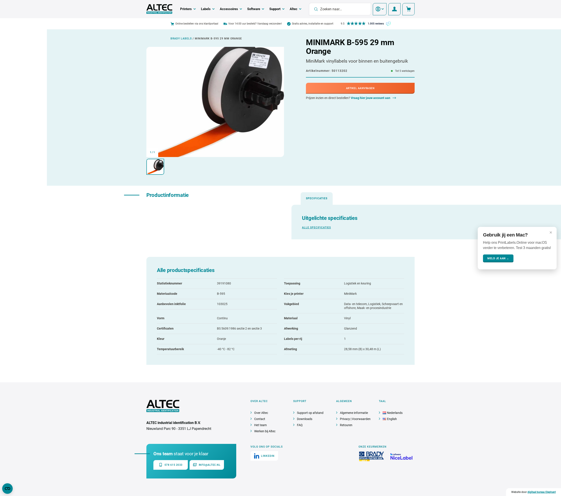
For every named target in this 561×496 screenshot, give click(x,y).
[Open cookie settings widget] (7, 488)
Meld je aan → (498, 258)
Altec (293, 9)
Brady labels (181, 38)
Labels (206, 9)
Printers (186, 9)
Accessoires (229, 9)
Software (253, 9)
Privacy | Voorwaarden (355, 418)
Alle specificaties (316, 227)
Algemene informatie (354, 412)
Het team (260, 425)
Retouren (346, 425)
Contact (259, 418)
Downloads (304, 418)
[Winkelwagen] (408, 9)
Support (274, 9)
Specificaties (316, 198)
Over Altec (261, 412)
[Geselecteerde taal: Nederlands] (380, 9)
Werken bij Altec (264, 431)
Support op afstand (310, 412)
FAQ (300, 425)
